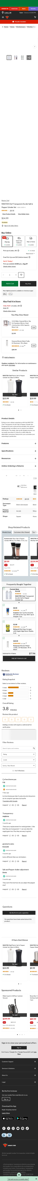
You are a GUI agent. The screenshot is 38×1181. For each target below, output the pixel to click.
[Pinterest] (22, 1128)
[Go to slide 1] (9, 57)
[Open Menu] (3, 17)
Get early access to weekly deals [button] (18, 1179)
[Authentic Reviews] (11, 674)
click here (12, 365)
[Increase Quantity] (16, 275)
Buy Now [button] (28, 283)
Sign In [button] (19, 1047)
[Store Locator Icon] (3, 12)
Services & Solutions (8, 1068)
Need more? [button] (30, 253)
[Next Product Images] (34, 47)
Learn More (6, 1113)
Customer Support (7, 1061)
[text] (15, 402)
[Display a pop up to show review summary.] (25, 346)
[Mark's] (24, 9)
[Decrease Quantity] (3, 275)
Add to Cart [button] (10, 283)
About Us (5, 1075)
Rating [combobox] (5, 754)
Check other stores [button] (9, 266)
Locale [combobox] (5, 760)
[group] (7, 564)
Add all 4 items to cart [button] (19, 658)
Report (24, 805)
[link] (9, 210)
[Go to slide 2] (15, 57)
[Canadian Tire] (5, 9)
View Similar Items (23, 214)
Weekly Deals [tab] (6, 532)
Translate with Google (10, 801)
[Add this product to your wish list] (21, 275)
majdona (6, 816)
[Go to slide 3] (22, 57)
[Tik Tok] (27, 1128)
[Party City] (33, 9)
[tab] (7, 241)
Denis (5, 872)
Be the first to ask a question (19, 913)
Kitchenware (20, 27)
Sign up (6, 1099)
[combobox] (20, 765)
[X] (8, 1128)
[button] (18, 251)
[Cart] (35, 17)
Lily (4, 782)
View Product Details (8, 214)
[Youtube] (17, 1128)
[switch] (19, 486)
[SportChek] (14, 9)
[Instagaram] (13, 1128)
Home (6, 27)
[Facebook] (3, 1128)
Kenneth (6, 847)
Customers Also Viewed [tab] (22, 532)
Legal (3, 1082)
